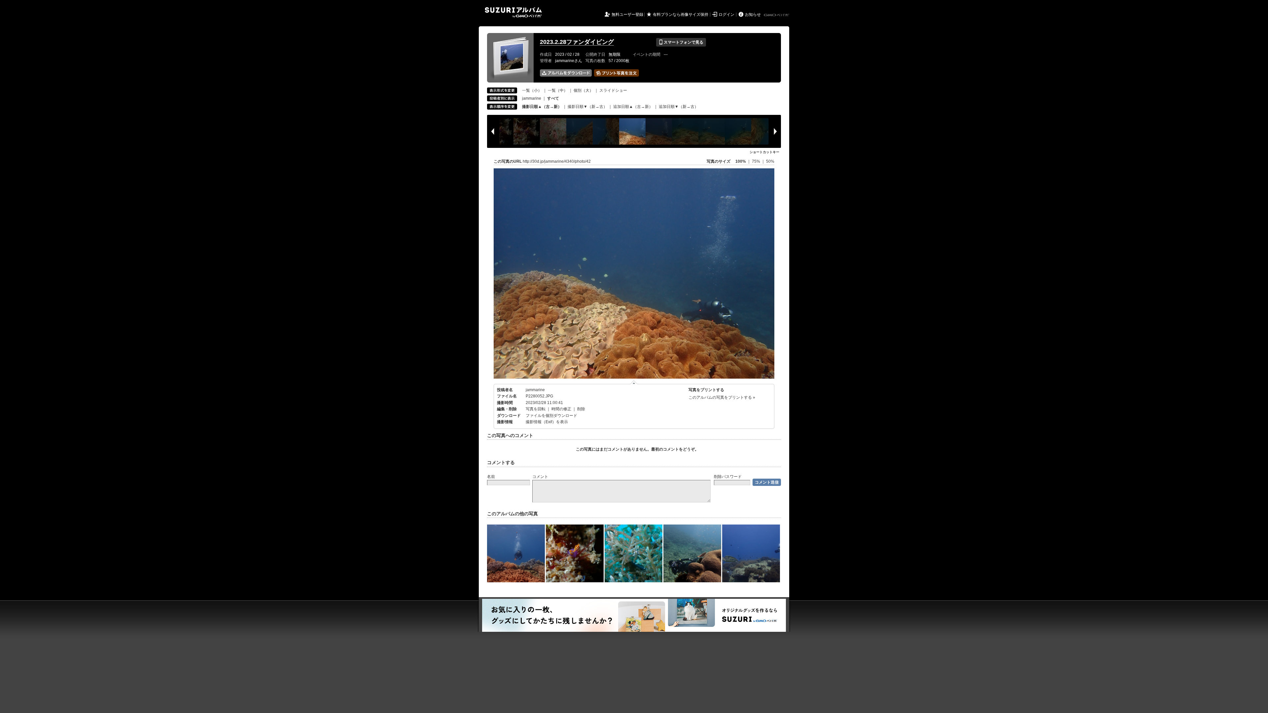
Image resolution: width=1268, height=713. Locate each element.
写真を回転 (536, 409)
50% (770, 161)
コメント (540, 476)
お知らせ (753, 14)
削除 (581, 409)
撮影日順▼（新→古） (587, 106)
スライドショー (613, 90)
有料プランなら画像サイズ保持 (680, 14)
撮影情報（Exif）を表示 (547, 422)
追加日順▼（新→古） (678, 106)
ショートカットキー (764, 152)
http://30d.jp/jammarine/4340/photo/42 (557, 161)
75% (756, 161)
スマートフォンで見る (681, 42)
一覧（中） (558, 90)
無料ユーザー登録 (627, 14)
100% (740, 161)
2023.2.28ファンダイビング (577, 42)
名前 (491, 476)
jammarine (531, 98)
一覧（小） (532, 90)
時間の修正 (561, 409)
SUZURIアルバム (513, 12)
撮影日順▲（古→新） (542, 106)
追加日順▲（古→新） (633, 106)
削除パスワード (728, 476)
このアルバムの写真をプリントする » (721, 397)
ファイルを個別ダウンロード (551, 415)
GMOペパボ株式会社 (777, 15)
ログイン (726, 14)
